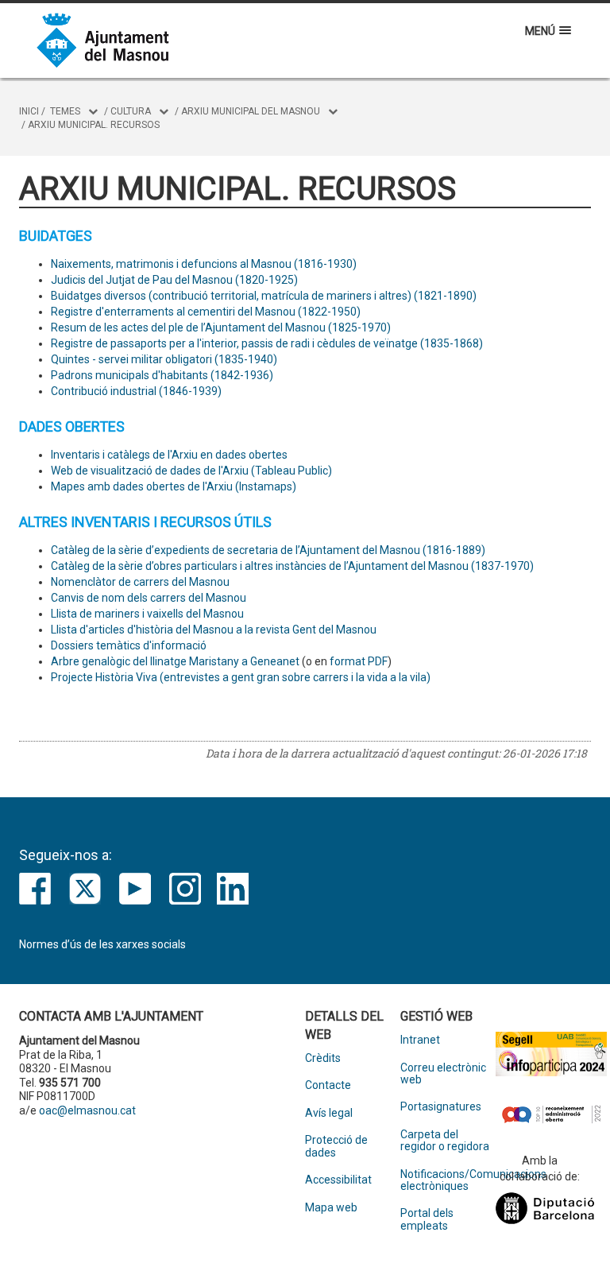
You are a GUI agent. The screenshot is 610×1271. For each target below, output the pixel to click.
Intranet (420, 1040)
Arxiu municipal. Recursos (94, 124)
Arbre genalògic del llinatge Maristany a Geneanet (175, 661)
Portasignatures (440, 1107)
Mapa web (331, 1208)
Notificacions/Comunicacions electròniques (448, 1180)
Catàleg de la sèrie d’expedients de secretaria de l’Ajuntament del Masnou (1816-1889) (268, 550)
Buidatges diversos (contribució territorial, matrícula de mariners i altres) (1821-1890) (264, 295)
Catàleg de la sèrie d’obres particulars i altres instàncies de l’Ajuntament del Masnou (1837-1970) (292, 566)
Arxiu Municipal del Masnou (250, 111)
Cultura (130, 111)
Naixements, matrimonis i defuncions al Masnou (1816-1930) (204, 264)
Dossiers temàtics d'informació (129, 645)
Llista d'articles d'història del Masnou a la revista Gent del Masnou (213, 629)
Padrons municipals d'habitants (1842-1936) (162, 375)
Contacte (328, 1085)
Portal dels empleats (427, 1219)
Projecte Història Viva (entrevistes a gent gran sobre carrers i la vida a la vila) (240, 677)
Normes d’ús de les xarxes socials (102, 944)
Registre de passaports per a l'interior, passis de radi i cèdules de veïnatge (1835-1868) (267, 343)
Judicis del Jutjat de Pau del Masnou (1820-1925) (174, 279)
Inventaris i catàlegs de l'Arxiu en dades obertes (169, 454)
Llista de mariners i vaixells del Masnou (147, 613)
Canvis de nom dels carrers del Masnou (148, 597)
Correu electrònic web (443, 1074)
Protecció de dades (336, 1146)
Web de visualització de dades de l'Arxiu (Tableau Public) (191, 470)
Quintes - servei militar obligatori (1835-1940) (164, 359)
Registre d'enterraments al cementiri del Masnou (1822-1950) (206, 311)
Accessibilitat (338, 1180)
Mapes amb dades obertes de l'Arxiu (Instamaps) (173, 486)
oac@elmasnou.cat (87, 1110)
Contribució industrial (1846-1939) (136, 391)
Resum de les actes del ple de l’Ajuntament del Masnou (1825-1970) (221, 327)
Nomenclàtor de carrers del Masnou (140, 581)
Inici (29, 111)
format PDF (359, 661)
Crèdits (323, 1058)
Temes (65, 111)
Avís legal (329, 1113)
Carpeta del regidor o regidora (444, 1141)
